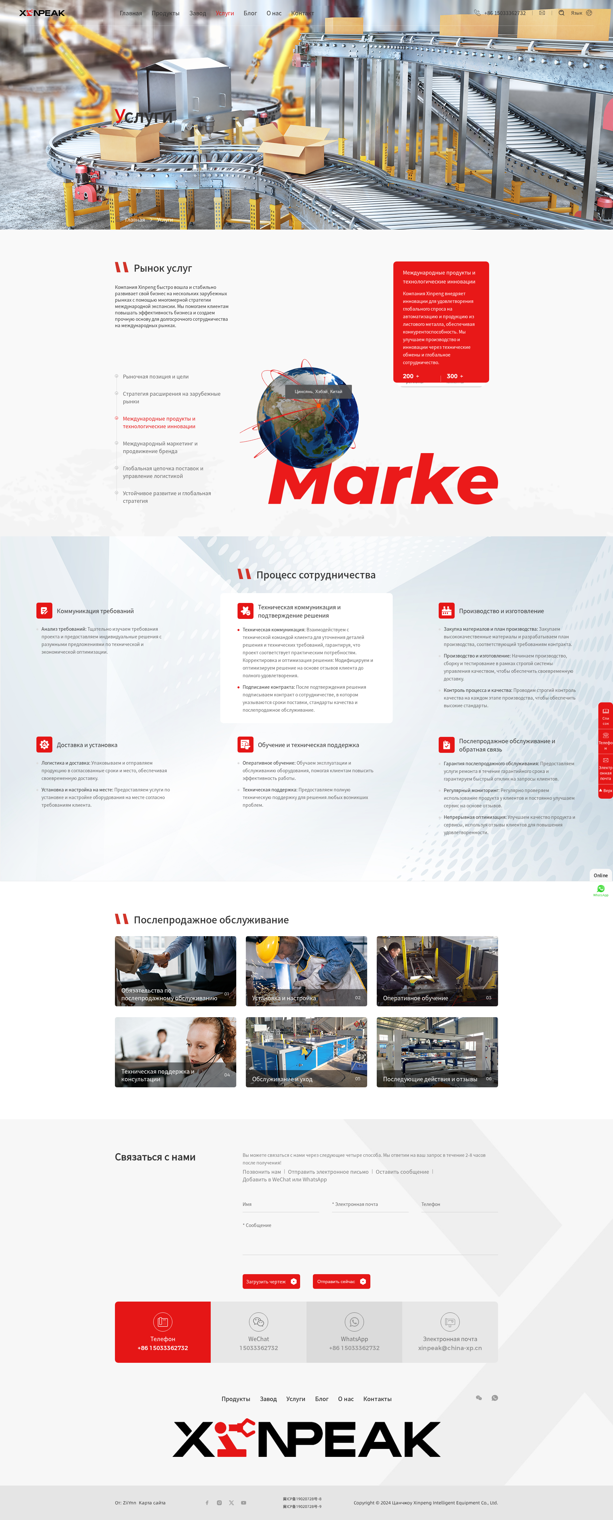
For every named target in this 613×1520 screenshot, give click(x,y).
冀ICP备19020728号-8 (302, 1499)
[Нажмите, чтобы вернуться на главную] (42, 13)
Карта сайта (152, 1503)
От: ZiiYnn (125, 1503)
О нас (274, 13)
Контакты (377, 1398)
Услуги (225, 13)
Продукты (166, 13)
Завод (197, 13)
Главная (131, 13)
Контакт (302, 13)
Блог (250, 13)
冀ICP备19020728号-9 (302, 1506)
